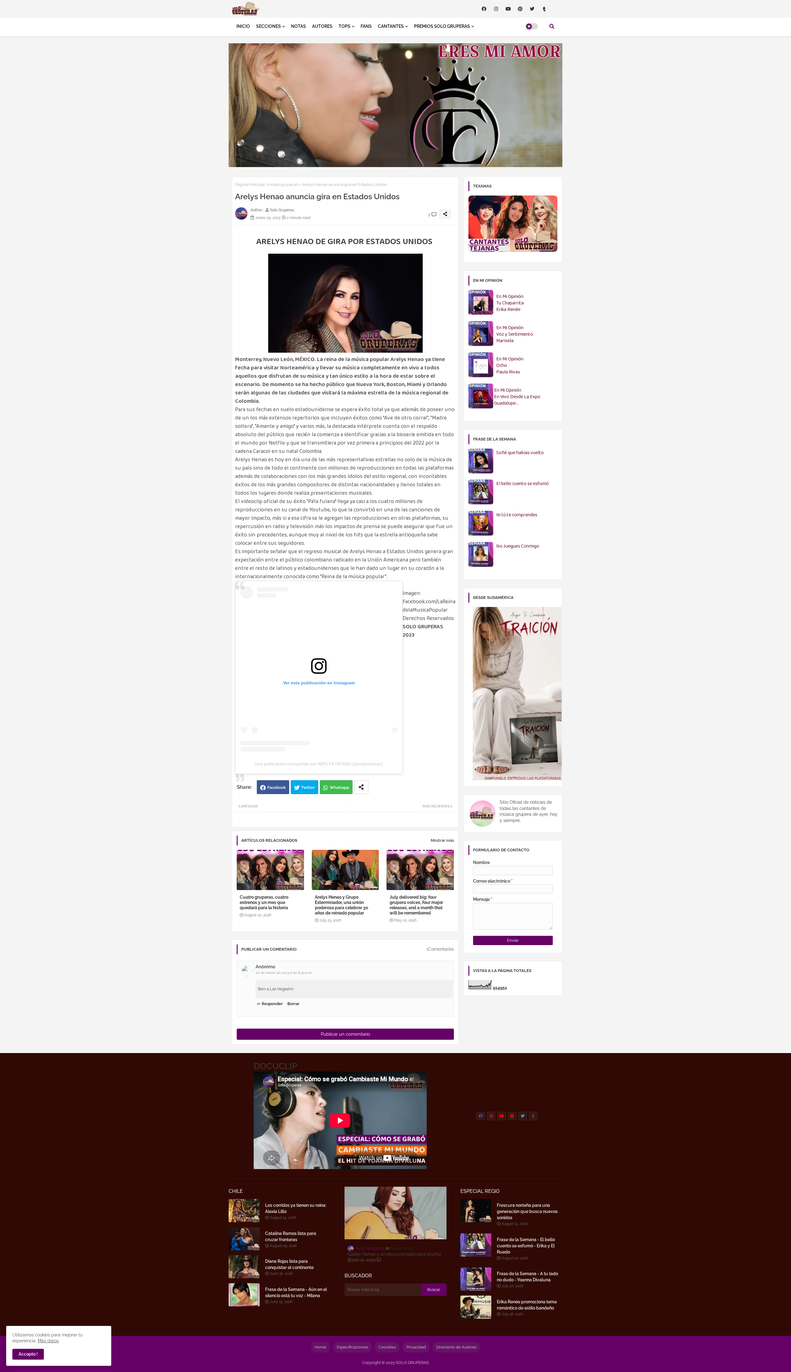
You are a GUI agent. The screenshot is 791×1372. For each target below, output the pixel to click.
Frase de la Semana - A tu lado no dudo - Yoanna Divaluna (527, 1276)
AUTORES (322, 26)
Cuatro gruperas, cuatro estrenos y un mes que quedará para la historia (264, 902)
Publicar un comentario (345, 1034)
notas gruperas (283, 184)
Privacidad (416, 1347)
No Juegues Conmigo (517, 546)
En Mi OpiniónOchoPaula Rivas (509, 366)
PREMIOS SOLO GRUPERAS (442, 26)
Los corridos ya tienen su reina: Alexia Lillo (295, 1208)
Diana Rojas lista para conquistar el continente (289, 1264)
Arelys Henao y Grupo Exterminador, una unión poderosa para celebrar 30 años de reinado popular (341, 905)
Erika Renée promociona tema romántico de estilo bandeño (527, 1304)
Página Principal (250, 184)
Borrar (293, 1003)
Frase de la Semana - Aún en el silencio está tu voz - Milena (296, 1292)
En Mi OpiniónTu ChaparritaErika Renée (510, 303)
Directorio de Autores (456, 1347)
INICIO (243, 26)
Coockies (387, 1347)
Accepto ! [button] (28, 1354)
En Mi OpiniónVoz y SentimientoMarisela (514, 334)
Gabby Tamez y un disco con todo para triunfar (395, 1254)
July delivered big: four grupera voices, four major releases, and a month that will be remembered (416, 905)
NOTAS (298, 26)
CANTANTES (391, 26)
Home (320, 1347)
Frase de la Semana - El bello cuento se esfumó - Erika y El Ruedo (526, 1245)
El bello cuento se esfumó (522, 484)
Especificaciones (352, 1347)
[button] (552, 26)
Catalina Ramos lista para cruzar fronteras (290, 1236)
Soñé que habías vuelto (520, 453)
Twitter (308, 787)
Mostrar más (442, 840)
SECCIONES (268, 26)
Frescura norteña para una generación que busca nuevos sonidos (527, 1211)
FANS (366, 26)
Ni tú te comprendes (516, 515)
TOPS (344, 26)
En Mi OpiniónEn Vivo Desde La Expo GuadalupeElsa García (517, 397)
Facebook (276, 787)
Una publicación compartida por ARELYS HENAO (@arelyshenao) (319, 763)
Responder (272, 1003)
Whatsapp (339, 787)
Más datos (48, 1340)
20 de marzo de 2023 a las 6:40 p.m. (284, 973)
